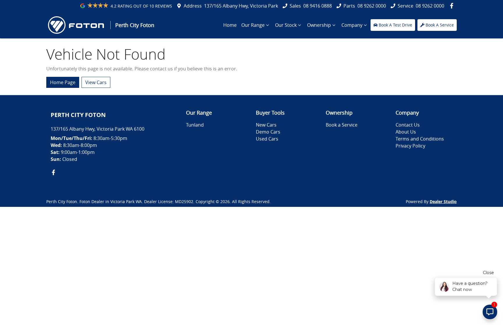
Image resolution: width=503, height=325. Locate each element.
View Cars (96, 82)
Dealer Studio (443, 201)
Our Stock (286, 25)
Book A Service (440, 25)
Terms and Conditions (420, 139)
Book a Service (341, 125)
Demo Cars (268, 132)
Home (230, 25)
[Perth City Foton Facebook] (453, 5)
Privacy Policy (410, 146)
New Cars (266, 125)
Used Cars (267, 139)
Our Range (253, 25)
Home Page (62, 82)
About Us (406, 132)
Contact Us (408, 125)
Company (351, 25)
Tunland (195, 125)
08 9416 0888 (317, 6)
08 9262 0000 (371, 6)
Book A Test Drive (395, 25)
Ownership (319, 25)
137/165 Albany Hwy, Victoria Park (241, 6)
